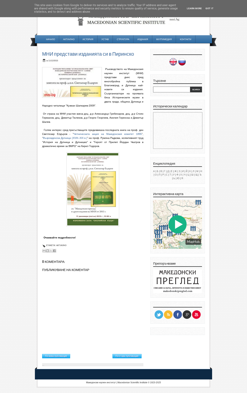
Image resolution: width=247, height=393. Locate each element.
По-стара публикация (127, 356)
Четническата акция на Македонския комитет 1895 (108, 134)
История (88, 39)
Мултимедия (164, 39)
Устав (105, 39)
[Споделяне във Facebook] (54, 251)
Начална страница (91, 355)
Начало (50, 39)
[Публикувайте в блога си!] (47, 251)
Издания (142, 39)
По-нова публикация (56, 356)
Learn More (194, 8)
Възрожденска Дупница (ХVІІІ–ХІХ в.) (65, 137)
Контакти (185, 39)
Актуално (68, 39)
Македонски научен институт (101, 382)
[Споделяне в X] (51, 251)
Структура (123, 39)
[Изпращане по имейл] (44, 251)
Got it (209, 8)
